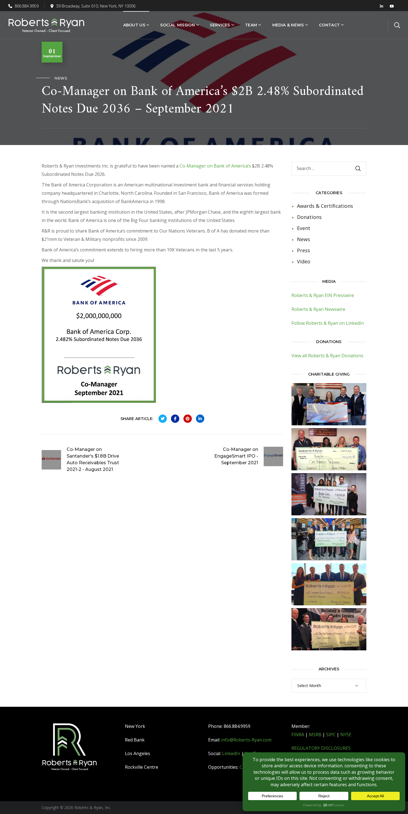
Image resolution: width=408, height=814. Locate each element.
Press (303, 250)
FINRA (297, 734)
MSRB (315, 734)
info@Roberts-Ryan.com (246, 740)
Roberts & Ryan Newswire (318, 309)
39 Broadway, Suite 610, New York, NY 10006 (95, 6)
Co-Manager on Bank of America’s (215, 166)
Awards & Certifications (325, 206)
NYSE (345, 734)
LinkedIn (231, 753)
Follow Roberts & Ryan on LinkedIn (327, 323)
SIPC (331, 734)
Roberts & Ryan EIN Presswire (322, 295)
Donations (309, 217)
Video (303, 261)
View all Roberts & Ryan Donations (327, 356)
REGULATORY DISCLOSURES (321, 748)
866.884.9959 (26, 6)
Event (303, 228)
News (60, 78)
